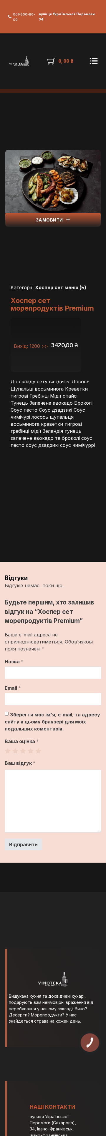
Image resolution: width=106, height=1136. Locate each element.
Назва (14, 662)
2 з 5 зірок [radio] (15, 751)
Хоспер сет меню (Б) (60, 287)
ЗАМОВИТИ (49, 219)
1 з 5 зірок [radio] (8, 751)
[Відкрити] (93, 61)
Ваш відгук (20, 763)
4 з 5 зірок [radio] (31, 751)
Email (13, 688)
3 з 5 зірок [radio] (23, 751)
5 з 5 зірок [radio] (38, 751)
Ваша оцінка (22, 741)
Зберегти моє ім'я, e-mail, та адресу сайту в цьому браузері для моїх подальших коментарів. (52, 722)
